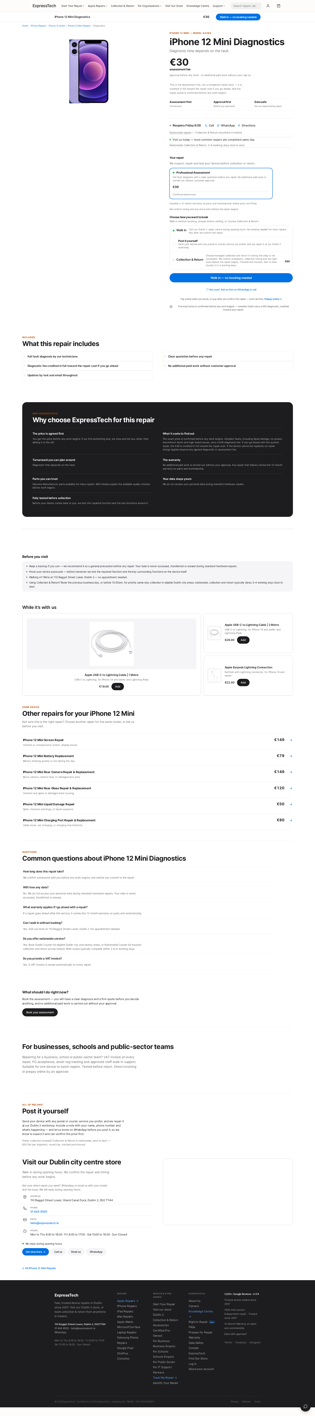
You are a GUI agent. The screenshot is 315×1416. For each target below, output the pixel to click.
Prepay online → (273, 299)
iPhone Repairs (38, 25)
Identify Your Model (165, 1383)
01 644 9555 (38, 1211)
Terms (257, 1401)
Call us (58, 1251)
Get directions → (36, 1251)
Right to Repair (201, 1322)
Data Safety (196, 1343)
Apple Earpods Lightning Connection (248, 667)
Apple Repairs (96, 5)
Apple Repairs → (127, 1301)
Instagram (254, 1342)
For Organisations (148, 5)
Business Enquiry (164, 1346)
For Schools (160, 1351)
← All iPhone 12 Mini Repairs (39, 1268)
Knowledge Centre (197, 5)
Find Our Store (198, 1358)
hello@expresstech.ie (44, 1223)
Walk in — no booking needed (231, 278)
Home (25, 25)
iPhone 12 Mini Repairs (79, 25)
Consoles (123, 1358)
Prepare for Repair (201, 1332)
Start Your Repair (71, 5)
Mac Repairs (125, 1316)
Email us (76, 1251)
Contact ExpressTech (197, 1350)
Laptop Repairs (126, 1332)
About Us (194, 1301)
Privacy (235, 1401)
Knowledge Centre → (201, 1314)
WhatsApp (96, 1251)
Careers (194, 1306)
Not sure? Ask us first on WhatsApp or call (232, 289)
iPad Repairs (125, 1311)
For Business (161, 1341)
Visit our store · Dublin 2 (163, 1312)
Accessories (161, 1325)
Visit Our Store (174, 5)
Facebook (240, 1342)
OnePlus (122, 1353)
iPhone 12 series (57, 25)
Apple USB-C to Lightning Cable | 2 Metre (252, 625)
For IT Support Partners (162, 1369)
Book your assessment (40, 1012)
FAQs (192, 1327)
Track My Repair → (165, 1377)
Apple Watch (125, 1322)
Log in (193, 1364)
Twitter (228, 1342)
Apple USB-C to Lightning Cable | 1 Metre (111, 675)
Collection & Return (122, 5)
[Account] (268, 6)
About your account (201, 1369)
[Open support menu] (305, 1406)
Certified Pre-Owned (162, 1333)
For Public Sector (164, 1362)
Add (117, 686)
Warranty (194, 1337)
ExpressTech (44, 5)
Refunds (246, 1401)
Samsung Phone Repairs (127, 1340)
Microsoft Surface (128, 1327)
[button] (279, 6)
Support (218, 5)
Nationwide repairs (180, 132)
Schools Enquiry (163, 1356)
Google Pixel (125, 1348)
